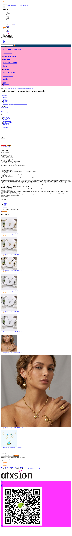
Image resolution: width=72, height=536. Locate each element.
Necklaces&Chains (10, 63)
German (18, 5)
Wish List (5, 42)
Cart (4, 41)
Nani (2, 481)
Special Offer (23, 467)
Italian (14, 5)
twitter (4, 99)
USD (14, 24)
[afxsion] (17, 479)
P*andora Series (9, 72)
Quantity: (3, 138)
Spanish (8, 5)
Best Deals (17, 467)
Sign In (5, 1)
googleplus (5, 100)
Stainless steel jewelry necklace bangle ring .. (13, 234)
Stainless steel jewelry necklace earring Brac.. (13, 427)
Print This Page (6, 124)
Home (4, 82)
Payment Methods (7, 121)
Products (5, 83)
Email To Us (6, 119)
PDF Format (6, 117)
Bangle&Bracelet (9, 56)
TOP (2, 526)
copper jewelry (8, 76)
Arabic (21, 5)
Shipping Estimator (7, 122)
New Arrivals (6, 85)
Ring (5, 66)
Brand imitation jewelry (12, 49)
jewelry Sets (7, 53)
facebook (5, 97)
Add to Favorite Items (5, 146)
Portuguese (25, 5)
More (4, 102)
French (11, 5)
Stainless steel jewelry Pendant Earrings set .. (13, 447)
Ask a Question (6, 118)
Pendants (6, 59)
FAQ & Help (6, 84)
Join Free (10, 1)
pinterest (5, 101)
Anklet (5, 79)
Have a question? (4, 107)
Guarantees (5, 127)
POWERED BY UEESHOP (34, 468)
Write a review (4, 95)
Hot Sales (12, 467)
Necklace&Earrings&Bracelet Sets (25, 88)
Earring (6, 69)
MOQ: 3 (2, 137)
